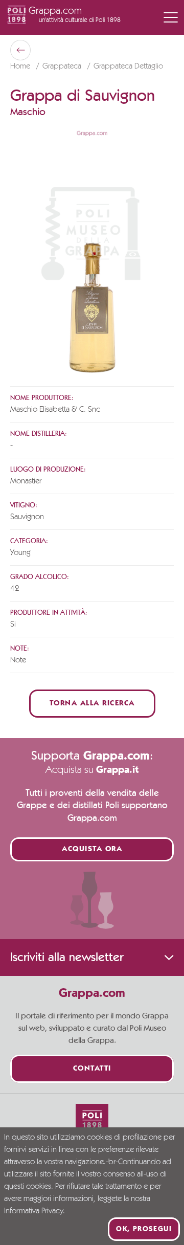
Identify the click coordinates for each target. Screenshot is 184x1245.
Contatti (92, 1069)
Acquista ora (92, 849)
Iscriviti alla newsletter (66, 957)
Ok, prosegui (144, 1229)
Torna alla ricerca (92, 703)
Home (21, 66)
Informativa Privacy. (34, 1211)
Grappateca (62, 66)
